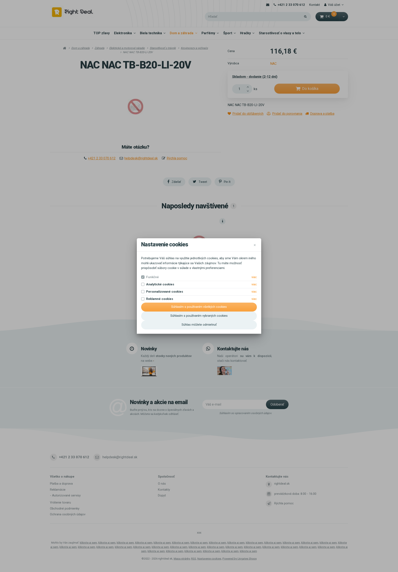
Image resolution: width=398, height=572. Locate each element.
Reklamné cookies (159, 299)
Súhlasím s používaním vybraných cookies (199, 316)
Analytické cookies (160, 284)
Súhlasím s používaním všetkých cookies (199, 307)
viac (254, 277)
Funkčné (152, 277)
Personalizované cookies (164, 291)
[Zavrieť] (254, 244)
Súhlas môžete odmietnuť (199, 324)
